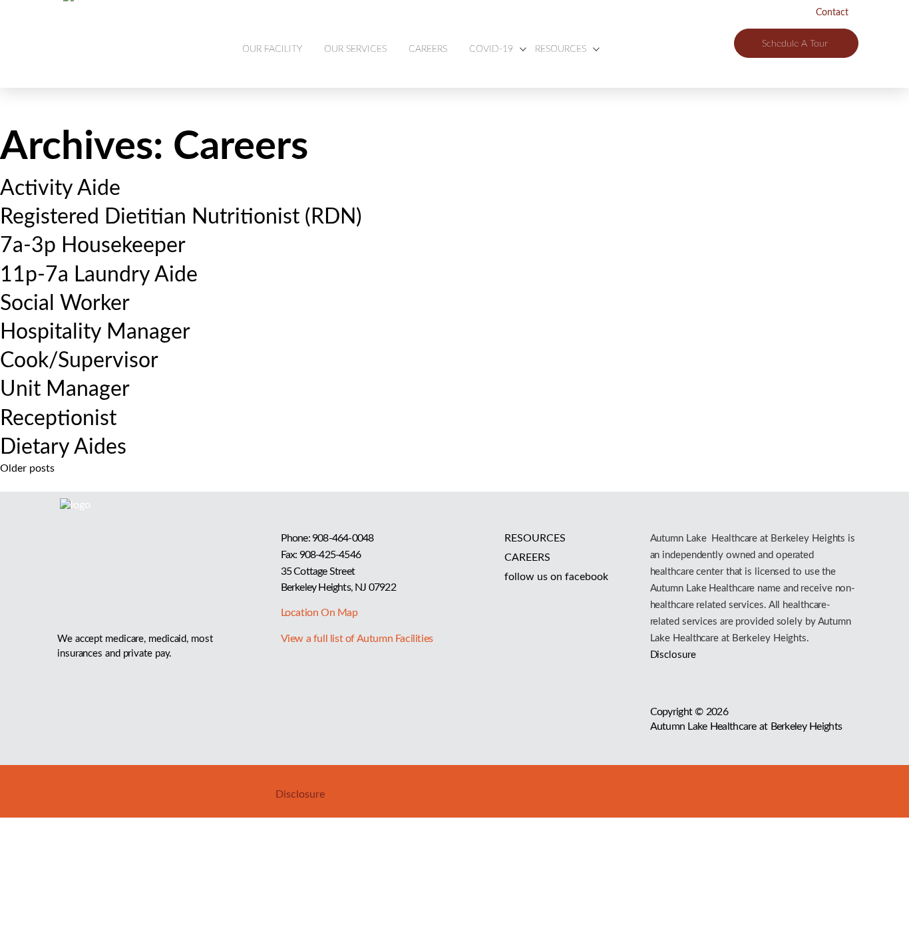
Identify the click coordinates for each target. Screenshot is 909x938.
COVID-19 (491, 49)
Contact (832, 12)
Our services (355, 49)
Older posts (27, 468)
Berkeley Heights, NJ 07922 (338, 587)
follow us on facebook (556, 576)
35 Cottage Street (318, 571)
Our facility (272, 49)
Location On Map (319, 612)
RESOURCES (535, 538)
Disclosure (673, 655)
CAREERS (428, 49)
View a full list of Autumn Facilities (357, 638)
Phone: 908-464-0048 (327, 538)
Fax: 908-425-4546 (321, 554)
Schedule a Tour (795, 44)
